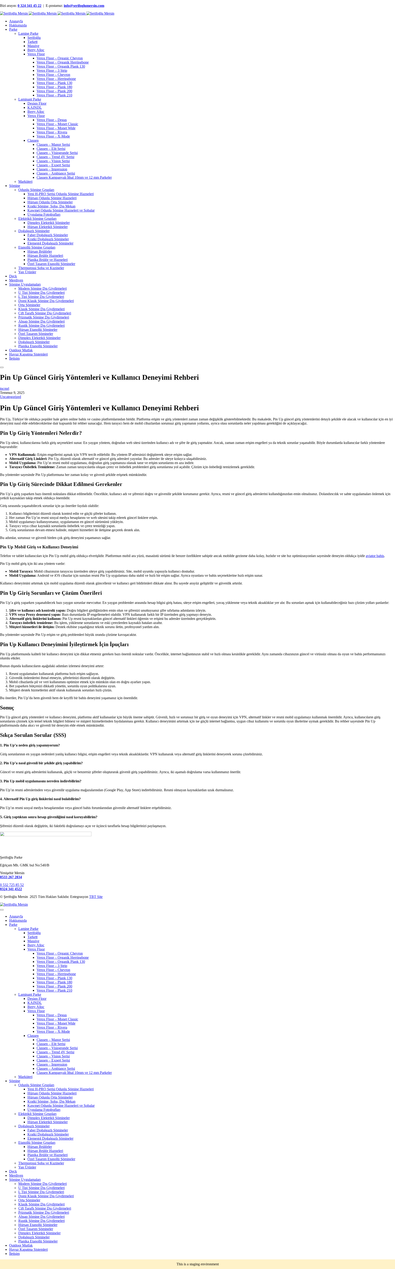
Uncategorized (10, 397)
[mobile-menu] (2, 367)
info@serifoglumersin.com (84, 6)
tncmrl (4, 388)
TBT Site (96, 897)
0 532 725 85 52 (12, 885)
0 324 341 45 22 (29, 6)
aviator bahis (375, 556)
